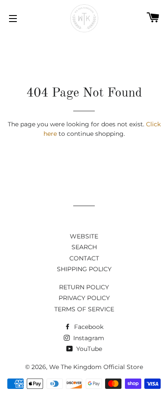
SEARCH (84, 247)
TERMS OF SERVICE (84, 309)
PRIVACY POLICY (84, 298)
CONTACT (84, 258)
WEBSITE (84, 236)
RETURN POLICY (84, 287)
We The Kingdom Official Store (96, 367)
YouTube (88, 349)
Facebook (87, 327)
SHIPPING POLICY (84, 269)
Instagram (88, 338)
